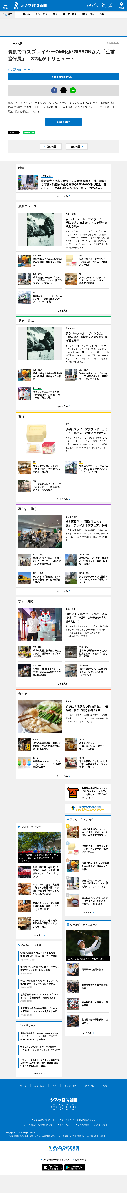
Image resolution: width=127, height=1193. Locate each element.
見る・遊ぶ (41, 14)
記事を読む (63, 121)
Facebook (90, 5)
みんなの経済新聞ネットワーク (63, 1148)
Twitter (96, 5)
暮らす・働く (70, 14)
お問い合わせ (65, 1125)
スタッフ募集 (101, 1125)
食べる (26, 14)
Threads (110, 5)
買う (55, 14)
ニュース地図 (15, 43)
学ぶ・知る (88, 14)
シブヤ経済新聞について (44, 1120)
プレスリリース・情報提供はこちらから (78, 1120)
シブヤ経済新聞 (30, 5)
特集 (102, 14)
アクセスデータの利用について (39, 1125)
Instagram (103, 5)
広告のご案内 (83, 1125)
